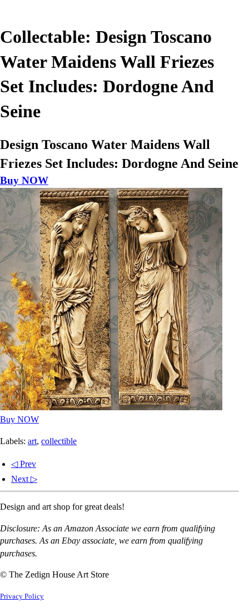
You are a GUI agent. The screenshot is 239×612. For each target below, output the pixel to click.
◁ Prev (23, 464)
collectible (59, 441)
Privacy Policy (22, 596)
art (32, 441)
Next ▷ (24, 479)
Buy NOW (24, 180)
